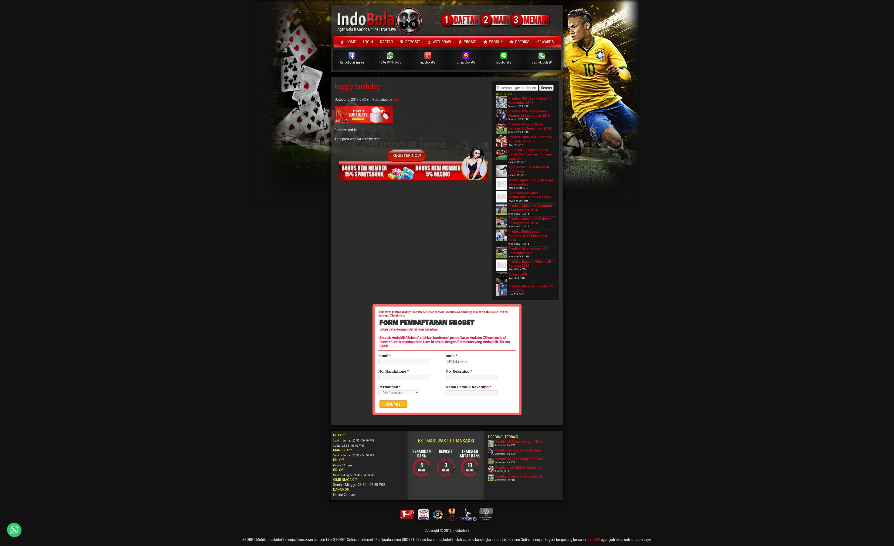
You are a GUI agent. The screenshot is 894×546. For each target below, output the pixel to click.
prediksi (522, 41)
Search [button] (546, 87)
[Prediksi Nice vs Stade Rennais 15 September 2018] (501, 128)
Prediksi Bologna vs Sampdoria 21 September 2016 (528, 236)
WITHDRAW (442, 41)
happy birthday (357, 86)
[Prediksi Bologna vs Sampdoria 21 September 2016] (501, 235)
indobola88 (427, 62)
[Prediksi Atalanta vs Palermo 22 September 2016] (501, 222)
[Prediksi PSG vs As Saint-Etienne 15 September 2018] (501, 115)
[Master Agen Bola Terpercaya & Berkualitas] (501, 184)
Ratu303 (593, 539)
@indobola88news (352, 62)
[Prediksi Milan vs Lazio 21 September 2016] (501, 252)
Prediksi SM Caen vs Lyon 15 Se (518, 442)
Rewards (545, 41)
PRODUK (496, 41)
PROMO (470, 41)
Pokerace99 (517, 274)
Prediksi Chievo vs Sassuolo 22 (519, 476)
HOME (351, 41)
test (396, 99)
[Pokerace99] (501, 278)
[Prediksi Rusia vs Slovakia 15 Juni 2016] (501, 290)
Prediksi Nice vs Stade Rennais (518, 459)
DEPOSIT (412, 41)
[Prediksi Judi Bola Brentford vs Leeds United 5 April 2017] (501, 141)
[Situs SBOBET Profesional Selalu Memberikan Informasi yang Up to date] (501, 154)
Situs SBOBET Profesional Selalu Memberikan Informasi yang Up (531, 154)
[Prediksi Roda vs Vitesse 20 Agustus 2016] (501, 265)
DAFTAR (386, 41)
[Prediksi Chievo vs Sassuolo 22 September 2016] (501, 209)
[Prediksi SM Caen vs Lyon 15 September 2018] (501, 102)
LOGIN (368, 41)
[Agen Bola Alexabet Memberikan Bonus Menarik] (501, 196)
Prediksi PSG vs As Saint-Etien (518, 450)
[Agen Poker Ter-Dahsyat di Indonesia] (501, 171)
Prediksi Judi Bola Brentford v (518, 467)
